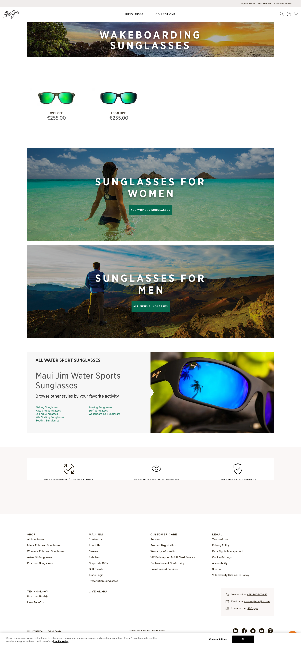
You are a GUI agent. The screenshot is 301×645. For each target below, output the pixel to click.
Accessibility (219, 563)
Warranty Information (163, 551)
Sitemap (217, 569)
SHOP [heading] (31, 534)
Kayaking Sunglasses (48, 410)
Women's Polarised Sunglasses (45, 551)
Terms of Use (220, 539)
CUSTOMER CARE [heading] (163, 534)
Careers (93, 551)
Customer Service (282, 3)
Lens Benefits (35, 602)
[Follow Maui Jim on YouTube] (261, 632)
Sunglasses (134, 14)
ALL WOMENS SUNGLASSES (150, 210)
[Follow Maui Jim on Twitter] (253, 632)
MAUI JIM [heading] (96, 534)
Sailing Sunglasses (47, 413)
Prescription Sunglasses (103, 581)
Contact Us (95, 539)
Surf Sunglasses (98, 410)
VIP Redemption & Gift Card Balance (172, 557)
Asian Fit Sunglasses (39, 557)
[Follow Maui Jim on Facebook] (244, 632)
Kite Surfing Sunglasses (50, 417)
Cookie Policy (61, 641)
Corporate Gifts (247, 3)
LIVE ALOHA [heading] (98, 591)
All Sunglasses (35, 539)
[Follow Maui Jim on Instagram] (270, 632)
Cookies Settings (218, 639)
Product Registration (163, 545)
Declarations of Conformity (167, 563)
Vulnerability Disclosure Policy (230, 575)
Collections (165, 14)
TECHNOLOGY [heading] (37, 591)
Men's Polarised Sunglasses (43, 545)
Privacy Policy (220, 545)
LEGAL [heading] (217, 534)
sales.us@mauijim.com (257, 601)
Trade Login (96, 575)
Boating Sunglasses (47, 420)
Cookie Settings (221, 557)
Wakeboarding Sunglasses (104, 413)
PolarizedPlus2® (37, 596)
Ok (242, 639)
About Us (94, 545)
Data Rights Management (227, 551)
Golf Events (96, 569)
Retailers (94, 557)
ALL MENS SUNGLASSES (150, 306)
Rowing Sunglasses (100, 407)
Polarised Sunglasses (40, 563)
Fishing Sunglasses (47, 407)
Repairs (155, 539)
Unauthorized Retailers (164, 569)
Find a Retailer (265, 3)
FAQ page (253, 608)
